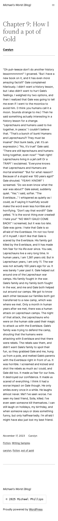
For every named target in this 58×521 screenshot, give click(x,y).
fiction (16, 450)
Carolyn (8, 49)
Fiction (7, 443)
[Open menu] (53, 5)
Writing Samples (21, 443)
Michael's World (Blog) (17, 5)
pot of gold (27, 450)
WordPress (36, 509)
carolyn (7, 450)
